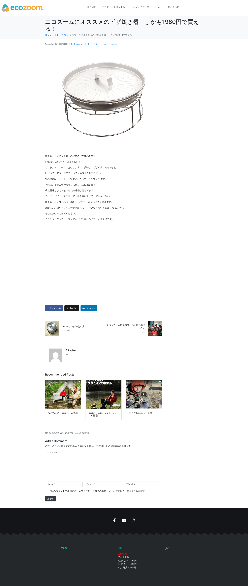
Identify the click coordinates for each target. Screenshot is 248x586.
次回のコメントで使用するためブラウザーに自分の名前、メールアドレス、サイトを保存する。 (98, 491)
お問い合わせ (172, 7)
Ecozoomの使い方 (140, 7)
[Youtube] (124, 520)
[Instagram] (134, 520)
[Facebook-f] (114, 520)
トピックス (93, 44)
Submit (50, 498)
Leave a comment (109, 44)
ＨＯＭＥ (91, 7)
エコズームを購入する (113, 7)
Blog (157, 7)
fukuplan (78, 44)
